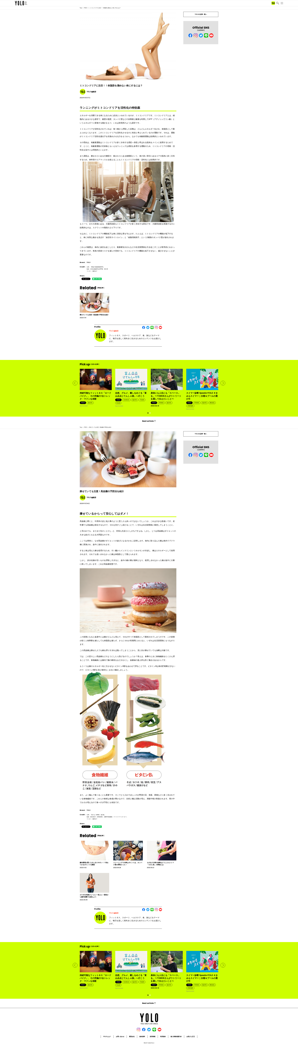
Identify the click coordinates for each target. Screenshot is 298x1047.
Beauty (212, 403)
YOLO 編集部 (114, 331)
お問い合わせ (120, 1036)
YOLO (85, 8)
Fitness (161, 403)
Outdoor (126, 400)
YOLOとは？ (107, 1036)
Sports (90, 403)
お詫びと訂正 (190, 1036)
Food (118, 403)
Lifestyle (190, 406)
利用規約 (163, 1036)
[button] (75, 383)
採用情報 (152, 1036)
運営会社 (132, 1036)
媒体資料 (142, 1036)
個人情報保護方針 (176, 1036)
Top (81, 8)
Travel (142, 400)
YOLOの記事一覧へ (201, 14)
